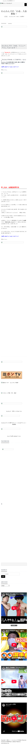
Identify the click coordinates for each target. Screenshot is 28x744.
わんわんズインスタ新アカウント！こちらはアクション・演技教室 (14, 423)
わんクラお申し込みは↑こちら (14, 436)
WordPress (8, 741)
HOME (5, 16)
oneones (10, 23)
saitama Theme (16, 741)
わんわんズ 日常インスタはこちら (14, 411)
